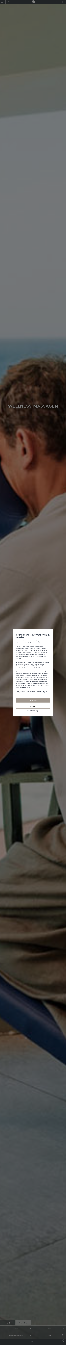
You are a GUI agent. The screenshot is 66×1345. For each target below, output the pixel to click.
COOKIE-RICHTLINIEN (28, 693)
